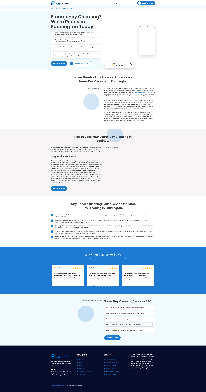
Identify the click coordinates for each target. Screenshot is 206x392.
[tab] (93, 286)
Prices (105, 3)
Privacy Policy (83, 368)
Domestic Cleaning (111, 374)
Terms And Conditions (85, 371)
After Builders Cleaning (112, 371)
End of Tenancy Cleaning (112, 362)
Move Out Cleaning (111, 365)
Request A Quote (59, 63)
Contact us (125, 3)
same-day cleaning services (143, 92)
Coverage (114, 3)
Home (79, 3)
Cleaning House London (57, 385)
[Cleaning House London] (60, 3)
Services (97, 3)
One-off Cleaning (110, 368)
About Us (88, 3)
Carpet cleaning (110, 359)
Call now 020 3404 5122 (81, 63)
